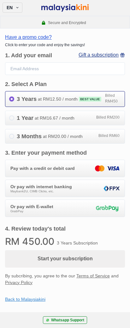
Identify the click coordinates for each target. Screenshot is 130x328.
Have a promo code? (28, 37)
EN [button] (10, 7)
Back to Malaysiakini (25, 299)
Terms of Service (93, 275)
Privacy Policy (18, 282)
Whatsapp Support (67, 320)
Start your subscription (65, 258)
